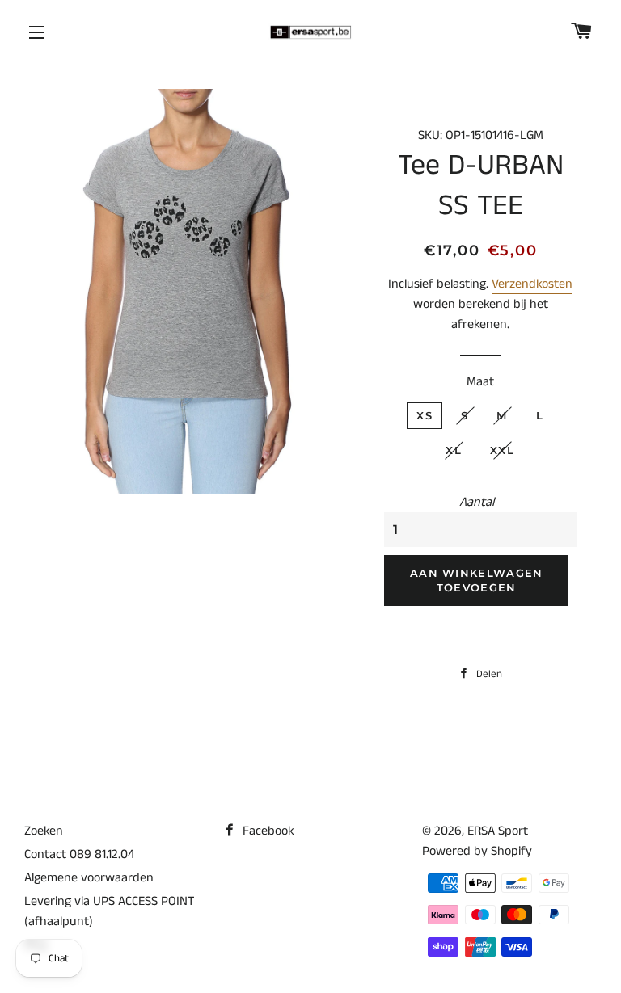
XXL (502, 450)
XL (454, 450)
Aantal (476, 502)
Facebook (266, 831)
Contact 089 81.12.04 (79, 854)
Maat (480, 381)
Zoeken (43, 831)
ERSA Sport (497, 831)
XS (424, 415)
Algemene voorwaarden (89, 878)
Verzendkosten (532, 284)
